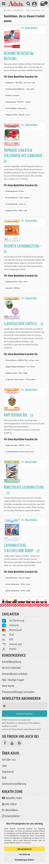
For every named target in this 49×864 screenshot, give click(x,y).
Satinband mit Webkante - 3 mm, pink (19, 89)
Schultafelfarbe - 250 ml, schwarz (18, 577)
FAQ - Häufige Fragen (13, 679)
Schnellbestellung (11, 661)
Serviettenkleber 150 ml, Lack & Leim (19, 451)
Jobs (4, 765)
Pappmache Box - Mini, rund (16, 210)
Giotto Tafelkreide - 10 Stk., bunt (17, 584)
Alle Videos (11, 804)
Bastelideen (11, 810)
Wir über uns (9, 759)
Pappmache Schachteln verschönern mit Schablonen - (24, 152)
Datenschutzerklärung (14, 783)
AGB (4, 777)
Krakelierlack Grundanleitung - (24, 489)
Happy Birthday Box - (17, 415)
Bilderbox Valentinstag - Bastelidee (20, 55)
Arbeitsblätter (12, 816)
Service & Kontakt (11, 667)
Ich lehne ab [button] (24, 854)
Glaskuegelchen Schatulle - (22, 323)
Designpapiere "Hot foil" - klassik (17, 101)
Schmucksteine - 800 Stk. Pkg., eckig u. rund (22, 360)
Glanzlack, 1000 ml (12, 288)
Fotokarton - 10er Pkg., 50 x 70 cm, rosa (20, 82)
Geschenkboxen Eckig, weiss (16, 108)
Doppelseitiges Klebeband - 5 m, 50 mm (20, 366)
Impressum (8, 771)
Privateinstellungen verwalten (18, 691)
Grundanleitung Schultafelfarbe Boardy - (20, 547)
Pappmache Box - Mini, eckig (16, 373)
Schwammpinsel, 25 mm (14, 191)
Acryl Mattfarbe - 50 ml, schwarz (17, 197)
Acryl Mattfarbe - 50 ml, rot (15, 204)
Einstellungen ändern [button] (24, 860)
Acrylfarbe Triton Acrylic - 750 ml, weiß (20, 379)
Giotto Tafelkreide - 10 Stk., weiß (17, 590)
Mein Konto (8, 685)
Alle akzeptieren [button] (24, 849)
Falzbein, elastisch (12, 95)
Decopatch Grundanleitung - (23, 246)
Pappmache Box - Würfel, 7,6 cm (17, 114)
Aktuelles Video (13, 798)
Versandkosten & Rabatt (15, 673)
